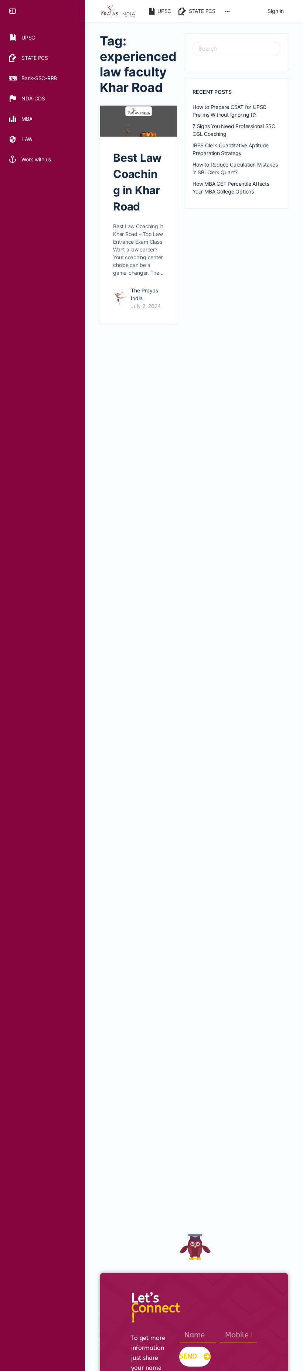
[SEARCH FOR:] (236, 48)
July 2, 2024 (146, 306)
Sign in (276, 11)
